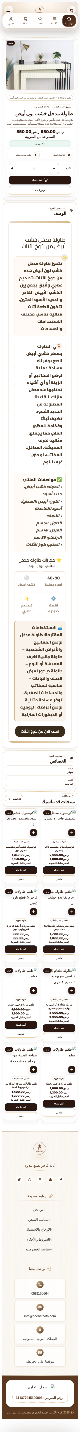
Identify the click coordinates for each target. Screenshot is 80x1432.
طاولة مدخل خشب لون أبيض (22, 98)
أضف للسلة (59, 870)
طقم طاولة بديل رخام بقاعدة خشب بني (59, 927)
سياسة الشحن (38, 1219)
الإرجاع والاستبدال (38, 1229)
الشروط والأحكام (38, 1239)
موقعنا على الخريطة (40, 1361)
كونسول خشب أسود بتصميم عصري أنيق (21, 848)
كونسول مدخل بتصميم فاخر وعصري (59, 848)
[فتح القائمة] (8, 10)
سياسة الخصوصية (38, 1249)
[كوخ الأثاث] (40, 10)
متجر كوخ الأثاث (64, 98)
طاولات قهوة (21, 920)
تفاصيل (59, 879)
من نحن (38, 1209)
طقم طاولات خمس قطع (59, 1083)
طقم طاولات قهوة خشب (20, 1004)
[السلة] (71, 10)
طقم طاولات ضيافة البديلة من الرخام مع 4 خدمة (21, 1085)
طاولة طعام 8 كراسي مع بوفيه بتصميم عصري (59, 1006)
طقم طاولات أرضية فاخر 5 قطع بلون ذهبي (21, 927)
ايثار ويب (11, 1412)
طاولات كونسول (43, 107)
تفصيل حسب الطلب (46, 98)
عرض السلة (40, 190)
